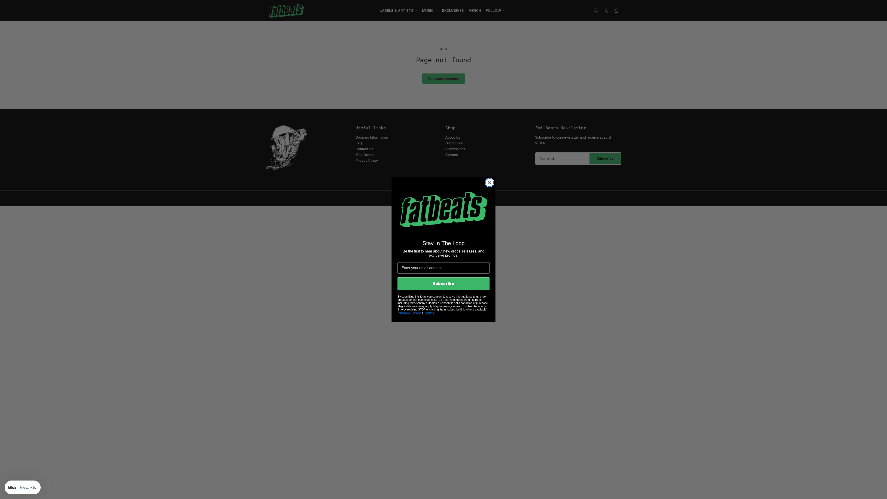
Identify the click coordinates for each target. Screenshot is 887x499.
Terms (429, 313)
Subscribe (443, 283)
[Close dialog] (490, 183)
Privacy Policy (409, 313)
